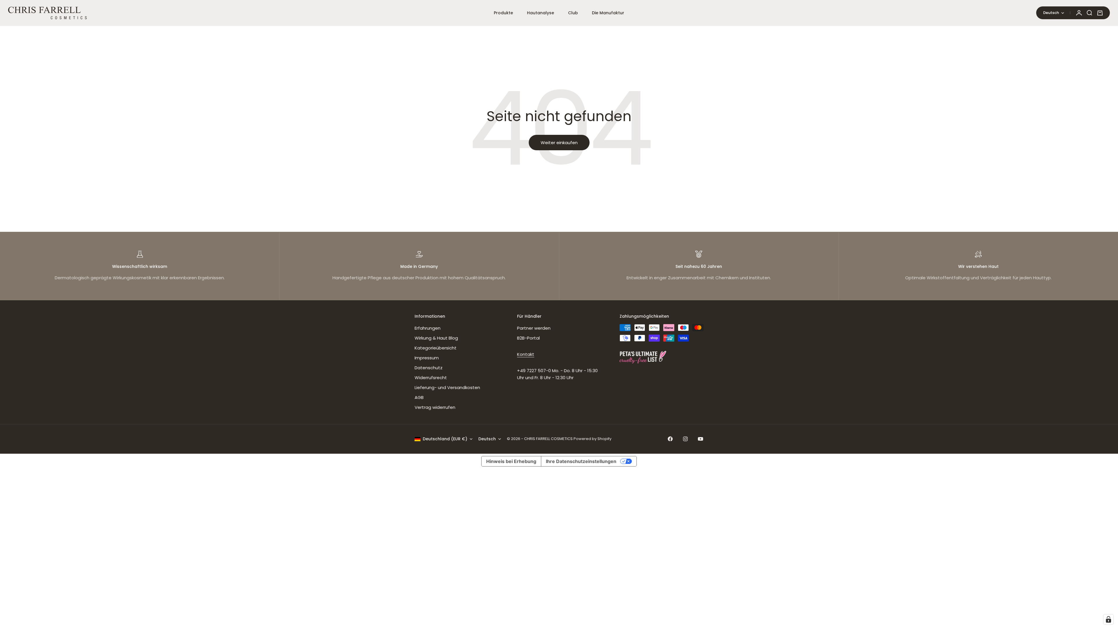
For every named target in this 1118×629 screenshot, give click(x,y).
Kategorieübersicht (436, 348)
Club (573, 13)
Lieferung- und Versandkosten (447, 387)
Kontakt (525, 354)
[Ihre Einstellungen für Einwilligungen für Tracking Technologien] (1108, 619)
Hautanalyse (540, 13)
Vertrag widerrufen (435, 407)
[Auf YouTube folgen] (700, 439)
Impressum (427, 358)
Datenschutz (429, 368)
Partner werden (534, 328)
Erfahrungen (428, 328)
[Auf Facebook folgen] (670, 439)
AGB (419, 397)
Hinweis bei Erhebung (511, 461)
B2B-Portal (528, 338)
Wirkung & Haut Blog (436, 338)
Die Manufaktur (608, 13)
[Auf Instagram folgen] (685, 439)
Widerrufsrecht (431, 377)
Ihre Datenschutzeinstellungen (581, 461)
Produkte (503, 13)
